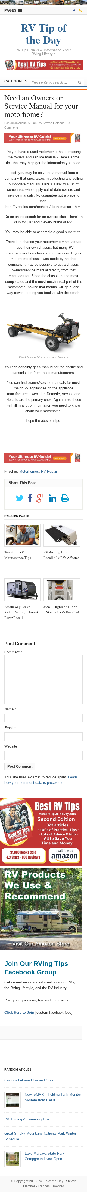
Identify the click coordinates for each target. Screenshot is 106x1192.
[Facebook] (73, 10)
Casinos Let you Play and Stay (28, 1080)
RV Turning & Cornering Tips (26, 1119)
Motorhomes (29, 471)
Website (10, 746)
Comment (13, 652)
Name (10, 709)
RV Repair (49, 471)
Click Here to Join (19, 1012)
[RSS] (79, 10)
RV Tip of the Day (50, 1181)
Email (10, 728)
